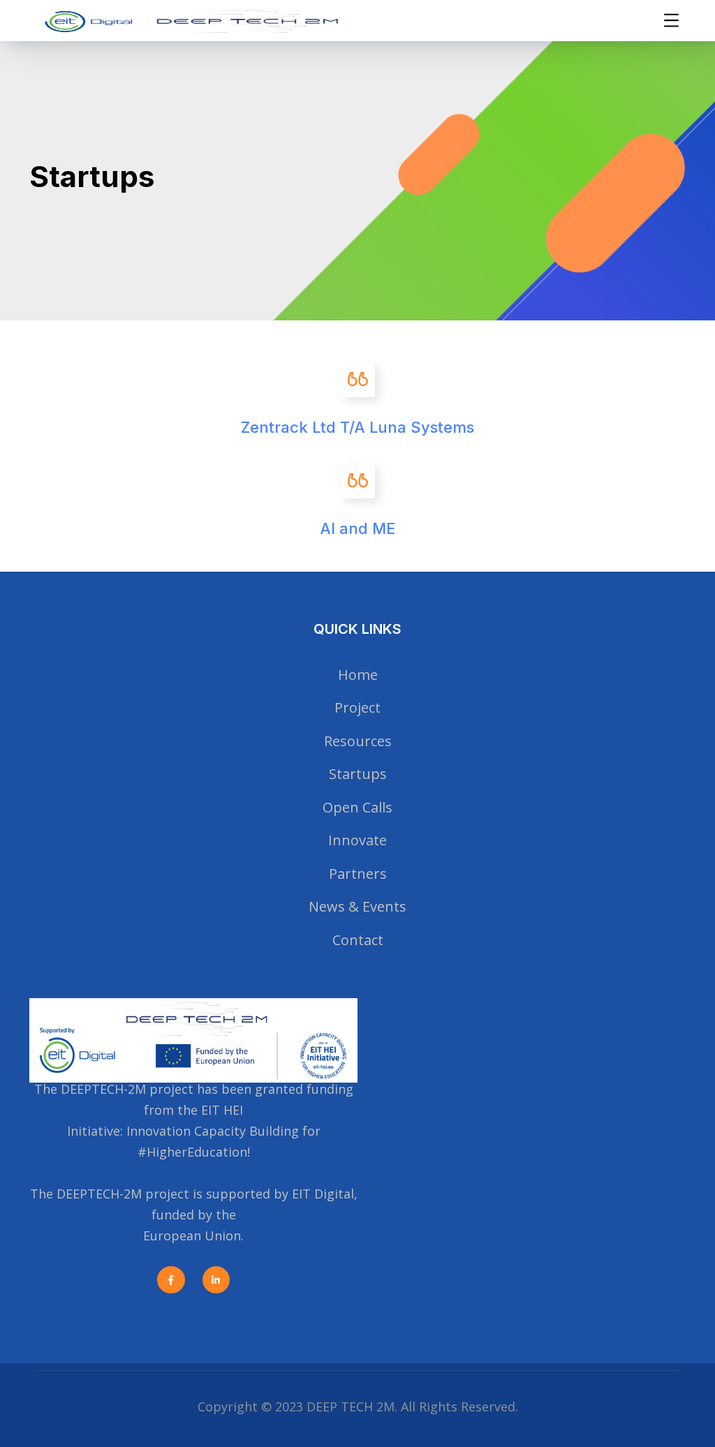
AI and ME (357, 528)
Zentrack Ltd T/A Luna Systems (357, 427)
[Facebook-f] (170, 1279)
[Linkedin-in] (216, 1279)
